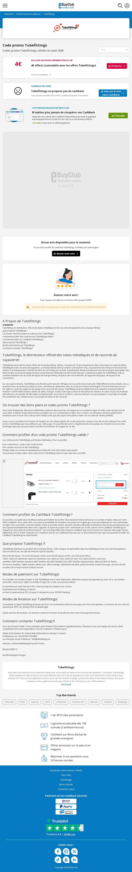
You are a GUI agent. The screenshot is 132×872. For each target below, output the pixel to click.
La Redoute (61, 702)
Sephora (35, 702)
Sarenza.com (78, 702)
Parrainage (66, 779)
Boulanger (122, 702)
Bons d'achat (66, 784)
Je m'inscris (115, 65)
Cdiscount (9, 702)
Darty (22, 702)
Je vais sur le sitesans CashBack (111, 93)
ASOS (47, 702)
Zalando (108, 702)
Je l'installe (118, 115)
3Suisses (94, 702)
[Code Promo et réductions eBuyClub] (66, 6)
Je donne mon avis (64, 253)
